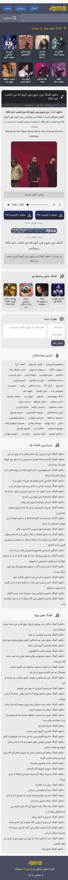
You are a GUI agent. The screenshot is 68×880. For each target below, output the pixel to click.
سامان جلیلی (56, 434)
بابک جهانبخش (55, 396)
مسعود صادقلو (55, 418)
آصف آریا (20, 364)
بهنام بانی (30, 375)
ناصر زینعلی (56, 401)
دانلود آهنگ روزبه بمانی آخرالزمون (46, 651)
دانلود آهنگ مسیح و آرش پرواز (48, 817)
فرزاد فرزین (22, 407)
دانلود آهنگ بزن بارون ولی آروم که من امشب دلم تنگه (31, 97)
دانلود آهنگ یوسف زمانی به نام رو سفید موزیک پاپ (36, 486)
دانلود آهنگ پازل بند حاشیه (49, 785)
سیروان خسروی (37, 369)
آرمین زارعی (19, 380)
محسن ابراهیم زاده (14, 423)
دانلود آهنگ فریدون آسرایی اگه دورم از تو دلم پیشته (36, 822)
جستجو (8, 18)
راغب (22, 385)
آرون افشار (41, 391)
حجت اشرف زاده (17, 369)
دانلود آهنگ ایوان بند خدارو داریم (47, 709)
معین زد (11, 385)
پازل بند (25, 434)
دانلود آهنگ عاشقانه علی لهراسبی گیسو (43, 497)
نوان (60, 423)
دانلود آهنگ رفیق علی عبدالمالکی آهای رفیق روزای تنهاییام (33, 640)
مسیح (59, 385)
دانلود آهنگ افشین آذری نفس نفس (45, 731)
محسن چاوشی (35, 418)
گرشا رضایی (39, 434)
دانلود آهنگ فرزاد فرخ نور (51, 726)
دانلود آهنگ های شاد (52, 849)
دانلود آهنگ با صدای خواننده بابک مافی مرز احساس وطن (34, 534)
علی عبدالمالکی (55, 412)
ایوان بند (28, 396)
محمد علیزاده (13, 396)
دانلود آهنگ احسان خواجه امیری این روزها (42, 502)
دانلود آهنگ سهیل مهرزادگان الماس (45, 768)
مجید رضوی (16, 412)
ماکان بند (38, 428)
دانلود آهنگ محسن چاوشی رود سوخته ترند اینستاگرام (35, 593)
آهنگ (34, 8)
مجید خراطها (40, 401)
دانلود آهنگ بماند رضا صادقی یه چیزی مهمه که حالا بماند (34, 704)
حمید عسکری (56, 407)
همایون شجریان (54, 364)
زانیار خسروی (35, 364)
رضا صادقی (34, 385)
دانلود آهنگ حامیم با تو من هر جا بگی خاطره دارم (38, 577)
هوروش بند (57, 391)
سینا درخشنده (55, 380)
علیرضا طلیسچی (34, 412)
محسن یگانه (38, 407)
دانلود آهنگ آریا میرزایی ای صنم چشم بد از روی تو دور (35, 454)
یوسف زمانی (34, 423)
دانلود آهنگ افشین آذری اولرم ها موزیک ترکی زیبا (38, 481)
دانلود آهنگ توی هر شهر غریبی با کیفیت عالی (40, 529)
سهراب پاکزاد (56, 369)
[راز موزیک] (58, 8)
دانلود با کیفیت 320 (47, 215)
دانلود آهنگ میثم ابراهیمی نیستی (46, 790)
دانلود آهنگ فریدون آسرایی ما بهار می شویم (40, 688)
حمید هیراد (24, 401)
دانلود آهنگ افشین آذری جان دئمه (46, 645)
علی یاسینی (14, 375)
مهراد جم (27, 391)
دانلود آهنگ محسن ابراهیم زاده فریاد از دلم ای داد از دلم (35, 795)
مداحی (7, 8)
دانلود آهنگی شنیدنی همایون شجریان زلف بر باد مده (36, 550)
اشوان (40, 396)
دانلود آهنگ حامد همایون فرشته (47, 763)
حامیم (59, 375)
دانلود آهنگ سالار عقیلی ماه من (47, 801)
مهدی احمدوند (55, 428)
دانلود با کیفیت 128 (15, 215)
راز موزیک (57, 256)
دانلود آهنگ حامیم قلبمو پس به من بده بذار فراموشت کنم (33, 736)
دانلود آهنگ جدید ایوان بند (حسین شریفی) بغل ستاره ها (34, 491)
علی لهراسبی (45, 375)
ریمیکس (21, 8)
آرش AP (48, 385)
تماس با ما (34, 875)
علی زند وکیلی (36, 380)
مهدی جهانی (10, 434)
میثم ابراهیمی (16, 418)
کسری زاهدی (23, 428)
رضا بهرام (49, 423)
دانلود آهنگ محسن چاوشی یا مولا (46, 634)
